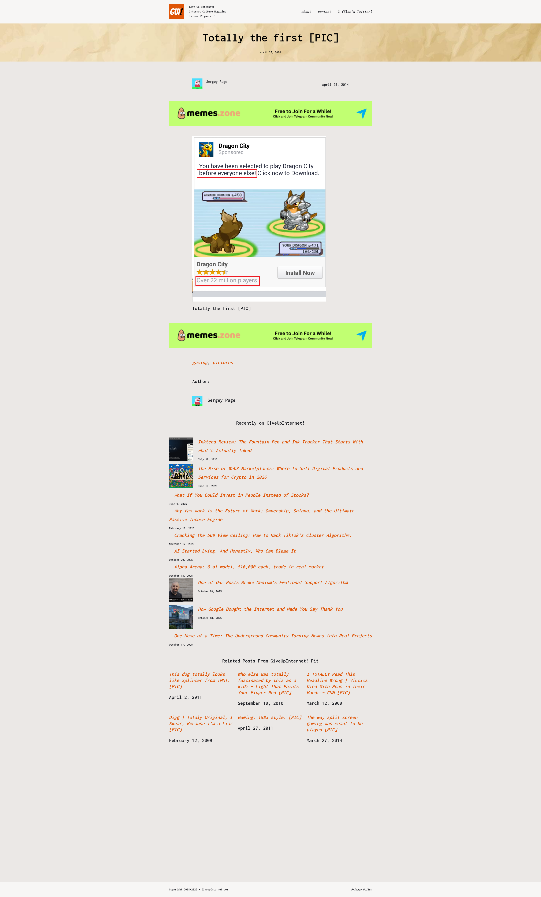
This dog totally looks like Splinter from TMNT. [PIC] (199, 680)
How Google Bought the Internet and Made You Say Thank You (270, 609)
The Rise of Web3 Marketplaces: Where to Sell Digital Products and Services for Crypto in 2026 (280, 473)
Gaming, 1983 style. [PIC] (269, 717)
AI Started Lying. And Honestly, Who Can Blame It (235, 551)
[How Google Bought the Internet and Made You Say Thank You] (181, 617)
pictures (223, 362)
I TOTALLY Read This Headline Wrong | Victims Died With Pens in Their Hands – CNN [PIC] (337, 683)
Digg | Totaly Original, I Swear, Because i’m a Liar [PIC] (200, 723)
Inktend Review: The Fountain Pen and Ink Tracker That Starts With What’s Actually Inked (280, 446)
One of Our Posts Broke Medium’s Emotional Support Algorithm (273, 582)
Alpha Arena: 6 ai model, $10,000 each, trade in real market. (250, 566)
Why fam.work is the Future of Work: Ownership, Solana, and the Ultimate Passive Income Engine (261, 515)
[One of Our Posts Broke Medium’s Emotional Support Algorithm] (181, 590)
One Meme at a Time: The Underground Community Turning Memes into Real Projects (273, 635)
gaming (200, 362)
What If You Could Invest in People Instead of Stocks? (241, 495)
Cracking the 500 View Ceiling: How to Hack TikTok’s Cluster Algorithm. (263, 535)
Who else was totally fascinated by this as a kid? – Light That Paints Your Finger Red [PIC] (268, 683)
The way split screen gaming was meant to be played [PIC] (334, 723)
